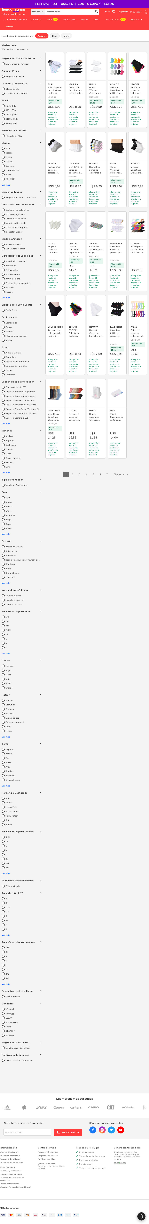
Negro (9, 502)
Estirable (10, 287)
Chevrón (10, 709)
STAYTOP (10, 1031)
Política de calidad (46, 1159)
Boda (8, 568)
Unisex (9, 687)
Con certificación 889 (16, 387)
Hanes (9, 157)
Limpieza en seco (14, 604)
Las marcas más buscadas (74, 1098)
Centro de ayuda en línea (11, 1162)
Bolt (7, 798)
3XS (7, 625)
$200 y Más (11, 123)
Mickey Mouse (12, 811)
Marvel (9, 802)
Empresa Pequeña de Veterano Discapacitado (23, 409)
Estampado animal (15, 722)
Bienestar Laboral (14, 231)
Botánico (10, 775)
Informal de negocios (16, 336)
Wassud (10, 1035)
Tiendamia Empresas (9, 1183)
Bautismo (10, 564)
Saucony (10, 166)
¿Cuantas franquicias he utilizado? (15, 1187)
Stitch (8, 820)
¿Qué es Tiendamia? (9, 1152)
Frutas (9, 731)
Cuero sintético (13, 458)
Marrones (10, 515)
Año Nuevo (11, 555)
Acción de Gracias (14, 546)
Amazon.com (12, 1022)
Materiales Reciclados (16, 223)
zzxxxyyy (10, 1013)
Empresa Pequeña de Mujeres (20, 400)
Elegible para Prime (15, 76)
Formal (9, 327)
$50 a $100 (11, 114)
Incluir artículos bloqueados (19, 1060)
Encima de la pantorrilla (17, 361)
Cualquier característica (17, 210)
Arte (8, 767)
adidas (9, 152)
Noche (9, 340)
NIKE (8, 148)
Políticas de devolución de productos (12, 1179)
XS (7, 634)
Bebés (8, 683)
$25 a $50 (11, 110)
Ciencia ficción (13, 780)
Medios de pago (7, 1167)
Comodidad (11, 322)
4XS (7, 621)
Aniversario (11, 551)
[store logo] (16, 12)
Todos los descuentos (16, 93)
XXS (8, 837)
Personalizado (13, 886)
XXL (7, 863)
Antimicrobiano (13, 278)
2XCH (8, 630)
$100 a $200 (12, 119)
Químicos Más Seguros (17, 227)
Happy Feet (11, 807)
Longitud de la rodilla (16, 366)
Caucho (9, 449)
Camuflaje (10, 704)
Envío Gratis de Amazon (17, 64)
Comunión (10, 577)
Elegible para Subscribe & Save (21, 197)
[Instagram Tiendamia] (102, 1129)
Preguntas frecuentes (48, 1152)
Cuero (8, 453)
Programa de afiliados (10, 1159)
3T (7, 903)
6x (7, 920)
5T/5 (8, 911)
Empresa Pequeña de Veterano (21, 404)
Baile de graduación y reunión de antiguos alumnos (23, 559)
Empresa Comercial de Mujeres (21, 396)
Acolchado (11, 265)
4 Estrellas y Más (14, 136)
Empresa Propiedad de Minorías (21, 413)
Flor (7, 758)
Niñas (8, 679)
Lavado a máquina (15, 600)
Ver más (6, 185)
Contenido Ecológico (16, 218)
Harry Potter (12, 815)
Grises (9, 511)
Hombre (9, 666)
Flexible (9, 292)
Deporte (10, 749)
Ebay (54, 36)
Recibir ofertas (70, 1132)
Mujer (8, 670)
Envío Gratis (11, 310)
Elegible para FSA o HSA (18, 1048)
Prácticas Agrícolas (15, 214)
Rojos (8, 524)
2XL (7, 974)
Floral (8, 726)
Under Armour (12, 170)
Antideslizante (13, 274)
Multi (8, 497)
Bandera (10, 771)
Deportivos (11, 357)
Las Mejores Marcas (15, 248)
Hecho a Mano (13, 996)
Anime (8, 762)
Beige (8, 519)
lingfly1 (9, 1026)
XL (7, 859)
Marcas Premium (14, 244)
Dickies (9, 161)
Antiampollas (12, 270)
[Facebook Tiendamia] (92, 1129)
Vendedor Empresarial (16, 485)
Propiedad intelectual (48, 1155)
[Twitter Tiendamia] (111, 1129)
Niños (8, 674)
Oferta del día (12, 89)
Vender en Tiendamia (10, 1155)
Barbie (9, 824)
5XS (7, 617)
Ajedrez (9, 700)
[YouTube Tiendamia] (120, 1129)
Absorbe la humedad (16, 261)
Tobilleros (10, 374)
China (66, 36)
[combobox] (72, 12)
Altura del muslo (14, 352)
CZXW (9, 1018)
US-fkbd (10, 1009)
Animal (9, 753)
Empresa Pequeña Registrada (20, 391)
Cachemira (11, 445)
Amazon (42, 36)
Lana (8, 466)
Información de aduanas (11, 1174)
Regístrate (123, 11)
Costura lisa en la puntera (18, 283)
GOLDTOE (10, 179)
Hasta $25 (11, 106)
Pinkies (9, 370)
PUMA (8, 174)
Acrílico (9, 436)
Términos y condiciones (11, 1171)
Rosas (9, 528)
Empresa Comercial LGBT (18, 418)
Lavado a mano (13, 595)
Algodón (10, 440)
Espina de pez (12, 718)
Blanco (9, 506)
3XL (7, 867)
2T (7, 898)
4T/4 (8, 907)
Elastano (10, 462)
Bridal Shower (12, 573)
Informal (10, 331)
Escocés (10, 713)
